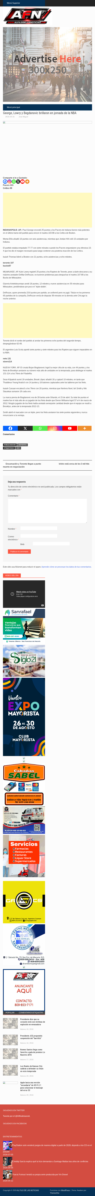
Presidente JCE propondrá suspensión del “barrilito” (31, 1037)
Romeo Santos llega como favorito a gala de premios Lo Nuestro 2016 (32, 1052)
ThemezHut (54, 1193)
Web (22, 544)
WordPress (65, 1190)
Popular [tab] (10, 1013)
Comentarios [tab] (25, 1013)
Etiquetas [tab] (38, 1013)
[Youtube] (22, 181)
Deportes (22, 445)
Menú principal (13, 107)
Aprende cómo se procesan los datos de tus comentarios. (66, 567)
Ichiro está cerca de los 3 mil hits (74, 464)
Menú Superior (13, 3)
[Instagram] (9, 181)
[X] (18, 181)
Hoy (18, 448)
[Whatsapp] (14, 181)
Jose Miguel (23, 117)
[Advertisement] (47, 210)
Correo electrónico (13, 538)
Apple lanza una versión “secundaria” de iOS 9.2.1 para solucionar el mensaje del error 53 (31, 1086)
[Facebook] (5, 181)
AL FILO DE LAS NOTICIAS (28, 1190)
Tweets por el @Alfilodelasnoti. (16, 1116)
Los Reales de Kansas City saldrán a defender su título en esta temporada (31, 1069)
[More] (27, 181)
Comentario (13, 496)
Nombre (12, 529)
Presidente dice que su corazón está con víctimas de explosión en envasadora (32, 1022)
